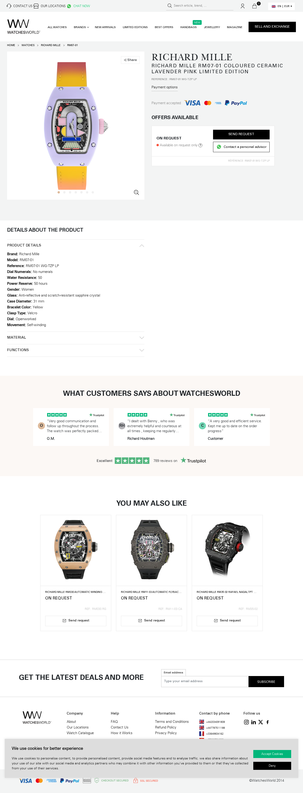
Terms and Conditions (172, 722)
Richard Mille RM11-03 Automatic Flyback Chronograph (151, 592)
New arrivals (105, 27)
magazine (234, 27)
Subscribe (266, 682)
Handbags (188, 27)
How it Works (122, 733)
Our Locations (78, 727)
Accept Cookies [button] (272, 754)
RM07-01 (72, 45)
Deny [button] (272, 766)
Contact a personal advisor (245, 147)
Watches (28, 45)
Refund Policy (165, 727)
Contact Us (120, 727)
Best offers (164, 27)
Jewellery (212, 27)
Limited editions (135, 27)
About (71, 722)
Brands (80, 27)
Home (11, 45)
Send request (241, 134)
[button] (59, 192)
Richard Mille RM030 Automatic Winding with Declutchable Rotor (75, 592)
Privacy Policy (166, 733)
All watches (57, 27)
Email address (173, 672)
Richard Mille (51, 45)
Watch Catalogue (80, 733)
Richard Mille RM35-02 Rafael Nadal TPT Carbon (227, 592)
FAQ (114, 722)
